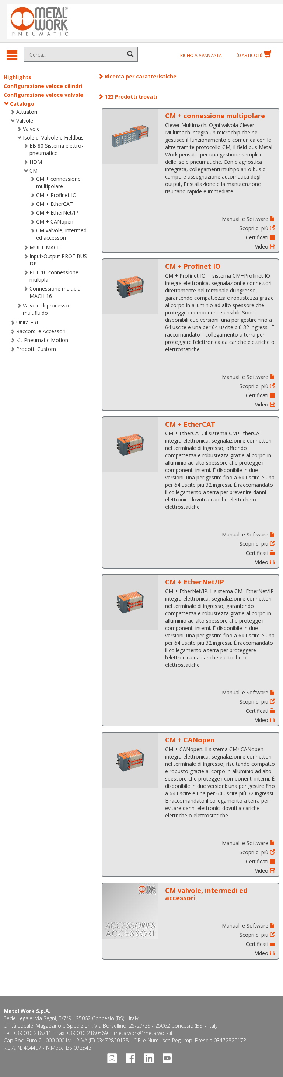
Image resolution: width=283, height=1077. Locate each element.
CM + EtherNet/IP (57, 212)
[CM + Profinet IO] (130, 286)
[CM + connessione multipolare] (130, 136)
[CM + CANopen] (130, 760)
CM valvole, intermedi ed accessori (62, 234)
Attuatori (26, 111)
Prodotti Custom (36, 348)
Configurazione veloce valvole (43, 94)
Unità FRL (27, 322)
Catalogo (22, 103)
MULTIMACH (45, 247)
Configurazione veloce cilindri (43, 85)
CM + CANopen (54, 221)
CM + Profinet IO (56, 194)
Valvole (24, 120)
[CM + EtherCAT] (130, 444)
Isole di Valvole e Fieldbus (53, 137)
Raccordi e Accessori (41, 331)
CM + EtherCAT (54, 203)
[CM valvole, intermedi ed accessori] (130, 911)
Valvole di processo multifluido (46, 309)
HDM (35, 161)
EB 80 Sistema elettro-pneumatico (56, 149)
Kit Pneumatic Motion (42, 340)
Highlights (17, 77)
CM (33, 170)
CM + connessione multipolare (58, 182)
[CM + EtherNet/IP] (130, 602)
